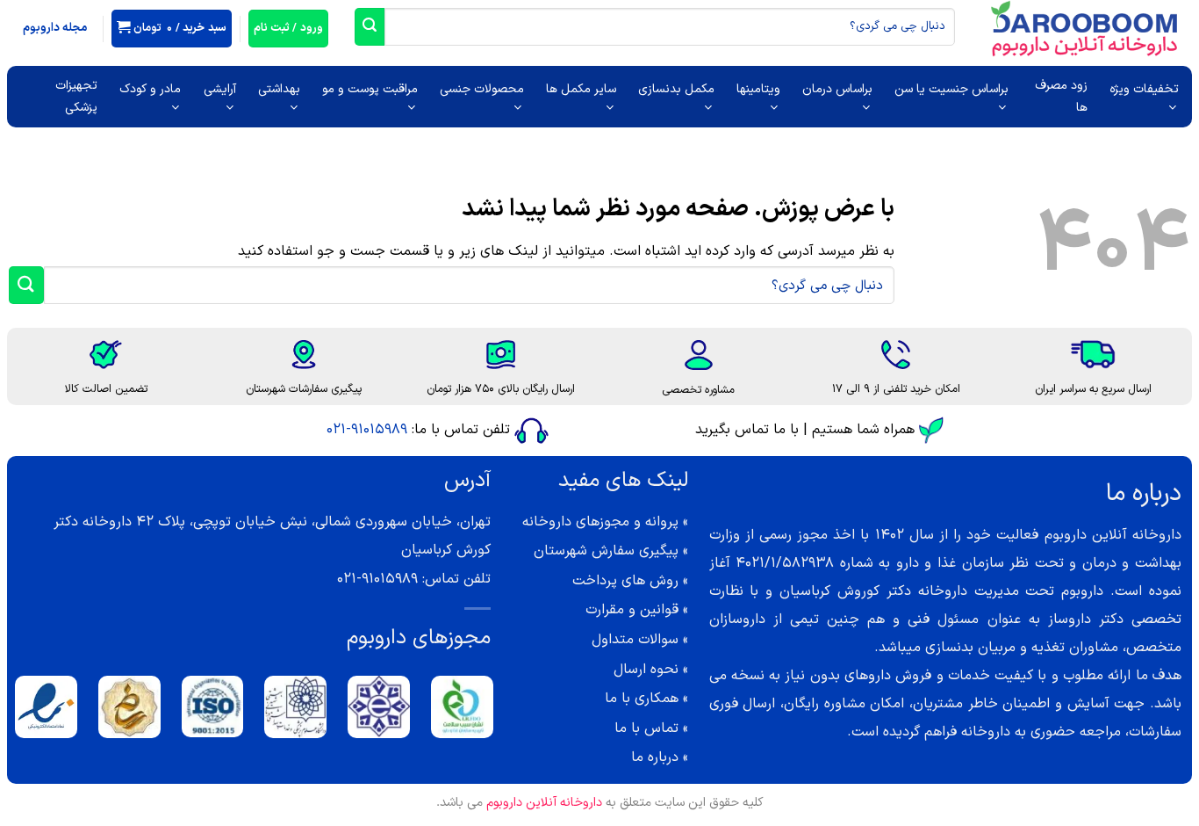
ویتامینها (758, 89)
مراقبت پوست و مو (370, 89)
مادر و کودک (150, 89)
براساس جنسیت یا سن (951, 89)
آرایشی (219, 89)
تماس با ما (646, 728)
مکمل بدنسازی (676, 89)
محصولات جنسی (482, 89)
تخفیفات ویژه (1144, 89)
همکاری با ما (641, 698)
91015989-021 (367, 429)
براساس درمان (837, 89)
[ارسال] (369, 27)
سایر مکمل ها (581, 89)
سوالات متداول (635, 639)
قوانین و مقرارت (631, 609)
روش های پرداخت (625, 580)
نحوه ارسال (646, 669)
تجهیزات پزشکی (76, 96)
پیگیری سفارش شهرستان (606, 551)
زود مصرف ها (1061, 96)
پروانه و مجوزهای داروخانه (600, 522)
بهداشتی (279, 89)
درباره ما (654, 757)
